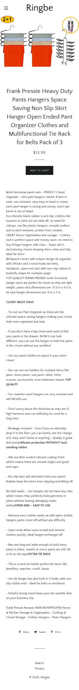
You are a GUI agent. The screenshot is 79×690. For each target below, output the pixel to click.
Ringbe (45, 677)
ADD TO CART (39, 170)
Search (39, 663)
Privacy (39, 668)
